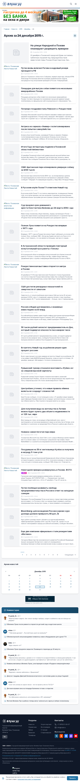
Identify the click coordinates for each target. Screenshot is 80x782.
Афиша (30, 730)
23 (29, 587)
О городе (44, 730)
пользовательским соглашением (29, 779)
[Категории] (75, 36)
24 (40, 587)
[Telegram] (66, 736)
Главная (6, 29)
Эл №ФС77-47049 (70, 750)
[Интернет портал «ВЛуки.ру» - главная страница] (12, 4)
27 (71, 587)
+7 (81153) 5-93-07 (63, 724)
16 (29, 584)
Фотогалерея (45, 727)
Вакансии (31, 732)
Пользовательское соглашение (11, 755)
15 (19, 584)
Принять (72, 778)
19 (60, 584)
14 (9, 584)
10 (40, 581)
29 (19, 590)
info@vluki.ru (61, 727)
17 (40, 584)
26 (60, 587)
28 (9, 590)
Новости (14, 29)
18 (50, 584)
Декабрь (27, 29)
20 (71, 584)
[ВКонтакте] (56, 736)
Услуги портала (46, 724)
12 (60, 581)
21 (9, 587)
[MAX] (71, 736)
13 (71, 581)
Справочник (32, 727)
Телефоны (31, 735)
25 (50, 587)
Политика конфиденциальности (31, 755)
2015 (20, 29)
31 (40, 590)
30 (30, 590)
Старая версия (46, 732)
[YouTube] (76, 736)
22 (19, 587)
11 (50, 581)
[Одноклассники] (61, 736)
